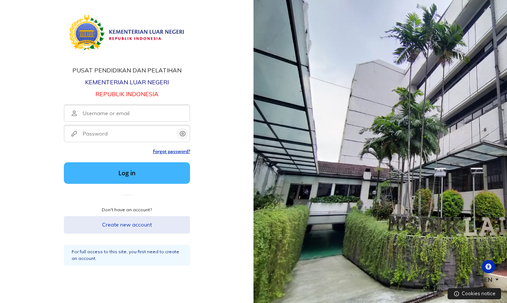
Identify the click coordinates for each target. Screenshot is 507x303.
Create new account (127, 224)
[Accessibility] (488, 266)
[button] (490, 279)
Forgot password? (171, 151)
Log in (126, 173)
